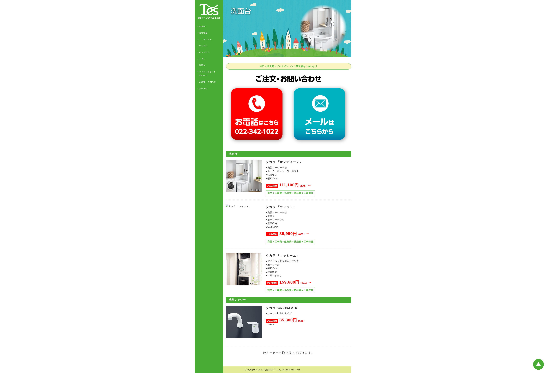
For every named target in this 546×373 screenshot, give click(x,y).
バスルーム (204, 52)
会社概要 (203, 33)
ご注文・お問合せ (207, 82)
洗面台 (202, 65)
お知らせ (203, 88)
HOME (202, 26)
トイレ (202, 59)
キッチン (203, 46)
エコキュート (205, 39)
